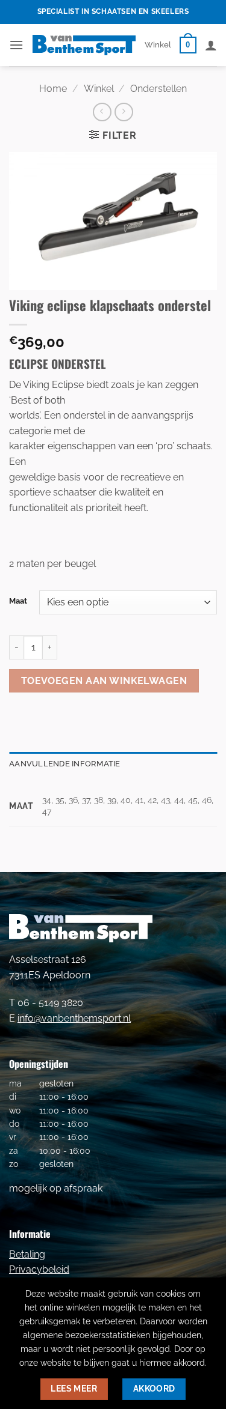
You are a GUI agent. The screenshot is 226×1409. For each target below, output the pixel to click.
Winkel (158, 44)
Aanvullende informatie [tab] (65, 763)
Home (53, 88)
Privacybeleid (39, 1269)
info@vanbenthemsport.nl (74, 1018)
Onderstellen (158, 88)
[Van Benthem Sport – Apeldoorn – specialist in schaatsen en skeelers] (84, 45)
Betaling (27, 1254)
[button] (16, 44)
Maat (18, 601)
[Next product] (102, 112)
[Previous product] (124, 112)
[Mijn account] (211, 45)
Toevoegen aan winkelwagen (104, 680)
